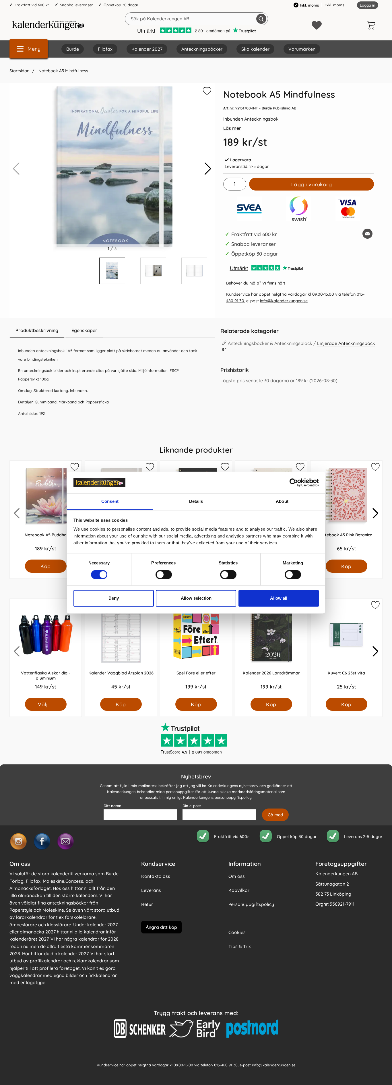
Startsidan (19, 70)
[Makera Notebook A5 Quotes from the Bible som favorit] (149, 468)
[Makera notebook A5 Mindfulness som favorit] (206, 92)
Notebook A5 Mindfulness (62, 70)
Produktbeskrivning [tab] (36, 330)
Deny (113, 598)
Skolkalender (255, 49)
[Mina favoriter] (317, 25)
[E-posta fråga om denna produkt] (367, 234)
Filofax (105, 49)
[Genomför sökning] (261, 19)
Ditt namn (112, 805)
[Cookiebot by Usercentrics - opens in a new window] (294, 482)
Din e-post (192, 805)
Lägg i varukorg (311, 184)
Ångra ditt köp (161, 927)
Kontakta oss (155, 876)
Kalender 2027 (146, 49)
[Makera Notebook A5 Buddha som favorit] (74, 468)
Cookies (237, 932)
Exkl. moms (334, 5)
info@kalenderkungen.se (284, 300)
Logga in (367, 5)
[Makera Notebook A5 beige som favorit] (300, 468)
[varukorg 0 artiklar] (372, 25)
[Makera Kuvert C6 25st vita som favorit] (375, 606)
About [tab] (282, 501)
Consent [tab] (110, 501)
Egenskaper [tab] (84, 330)
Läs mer (232, 128)
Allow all (278, 598)
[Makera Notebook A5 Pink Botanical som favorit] (375, 468)
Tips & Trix (239, 946)
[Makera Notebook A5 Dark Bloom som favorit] (225, 468)
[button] (208, 168)
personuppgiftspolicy (233, 797)
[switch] (164, 574)
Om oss (236, 876)
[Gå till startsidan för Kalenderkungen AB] (48, 25)
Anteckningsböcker (201, 49)
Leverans (151, 890)
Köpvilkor (238, 890)
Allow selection (196, 598)
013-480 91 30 (226, 1065)
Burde (72, 49)
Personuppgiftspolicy (251, 904)
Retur (147, 904)
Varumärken (301, 49)
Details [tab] (196, 501)
